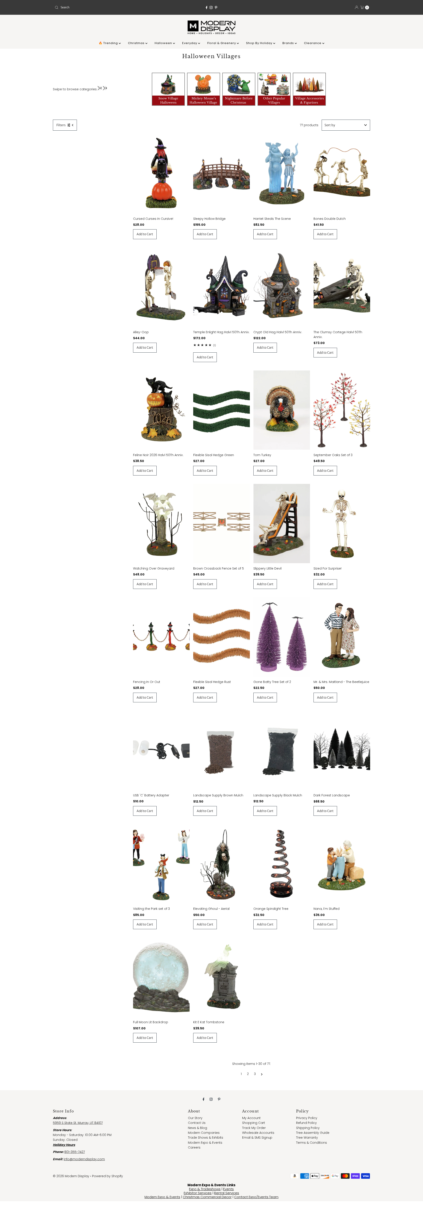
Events (228, 1189)
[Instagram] (211, 7)
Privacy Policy (306, 1118)
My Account (251, 1118)
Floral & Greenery (222, 43)
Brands (288, 43)
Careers (194, 1147)
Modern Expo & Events (205, 1142)
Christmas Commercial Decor (207, 1197)
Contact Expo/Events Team (256, 1197)
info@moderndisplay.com (84, 1159)
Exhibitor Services (198, 1193)
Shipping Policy (308, 1128)
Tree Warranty (307, 1137)
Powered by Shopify (107, 1176)
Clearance (313, 43)
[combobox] (104, 7)
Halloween (164, 43)
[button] (100, 88)
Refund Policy (306, 1123)
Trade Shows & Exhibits (205, 1137)
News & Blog (197, 1128)
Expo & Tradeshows (205, 1189)
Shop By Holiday (259, 43)
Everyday (190, 43)
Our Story (195, 1118)
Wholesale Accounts (258, 1132)
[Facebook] (207, 7)
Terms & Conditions (311, 1142)
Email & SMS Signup (257, 1137)
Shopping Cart (253, 1123)
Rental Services (226, 1193)
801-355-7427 (74, 1152)
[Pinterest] (216, 7)
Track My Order (254, 1128)
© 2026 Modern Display (71, 1176)
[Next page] (262, 1074)
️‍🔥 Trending (109, 43)
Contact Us (197, 1123)
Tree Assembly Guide (312, 1132)
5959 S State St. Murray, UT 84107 (78, 1123)
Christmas (136, 43)
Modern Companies (204, 1132)
